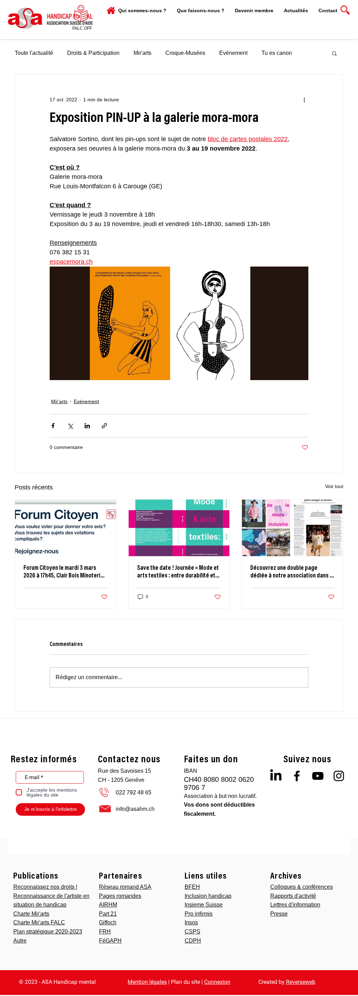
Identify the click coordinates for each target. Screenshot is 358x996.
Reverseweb (300, 982)
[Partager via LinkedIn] (87, 425)
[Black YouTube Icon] (318, 776)
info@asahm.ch (135, 809)
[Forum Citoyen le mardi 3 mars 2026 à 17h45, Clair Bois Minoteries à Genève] (65, 528)
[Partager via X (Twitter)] (70, 425)
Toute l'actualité (34, 53)
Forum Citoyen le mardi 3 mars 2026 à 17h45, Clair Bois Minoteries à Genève (64, 572)
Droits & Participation (93, 53)
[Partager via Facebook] (53, 425)
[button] (201, 10)
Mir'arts (142, 53)
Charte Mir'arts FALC (39, 922)
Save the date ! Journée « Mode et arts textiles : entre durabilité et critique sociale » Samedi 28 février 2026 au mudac (178, 572)
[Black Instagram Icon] (339, 776)
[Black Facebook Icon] (297, 776)
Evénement (233, 53)
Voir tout (334, 486)
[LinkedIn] (276, 776)
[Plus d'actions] (304, 99)
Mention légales (147, 982)
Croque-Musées (185, 53)
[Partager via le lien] (104, 425)
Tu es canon (277, 53)
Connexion (217, 982)
